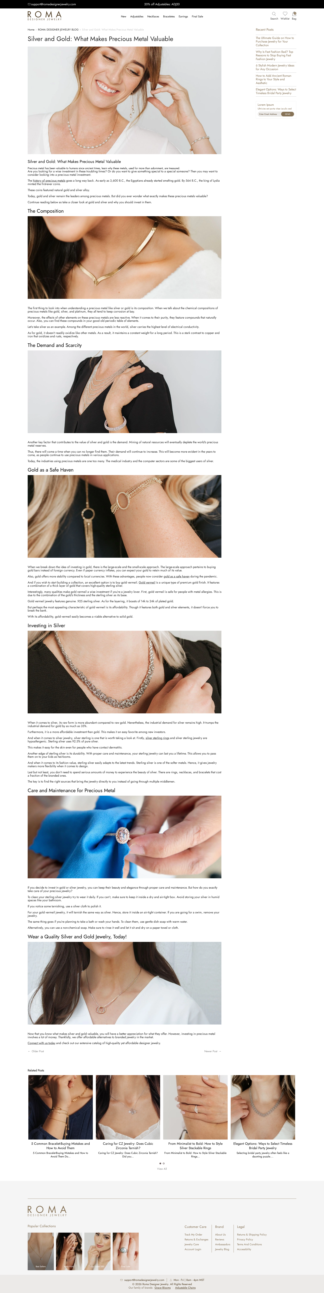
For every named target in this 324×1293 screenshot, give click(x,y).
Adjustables (136, 16)
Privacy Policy (245, 1239)
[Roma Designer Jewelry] (44, 16)
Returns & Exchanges (196, 1239)
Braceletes (169, 16)
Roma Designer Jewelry (155, 1284)
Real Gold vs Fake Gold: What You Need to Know (262, 1145)
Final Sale (197, 16)
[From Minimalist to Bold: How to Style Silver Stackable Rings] (60, 1107)
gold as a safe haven (177, 576)
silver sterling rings (157, 738)
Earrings (183, 16)
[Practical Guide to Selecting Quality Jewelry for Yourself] (195, 1107)
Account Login (193, 1249)
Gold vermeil (147, 582)
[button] (160, 1163)
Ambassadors (222, 1244)
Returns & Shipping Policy (252, 1234)
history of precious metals (49, 180)
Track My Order (193, 1234)
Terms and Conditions (249, 1244)
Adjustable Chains (185, 1287)
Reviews (219, 1239)
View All (162, 1169)
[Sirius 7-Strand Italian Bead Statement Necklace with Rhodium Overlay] (124, 436)
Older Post (38, 1051)
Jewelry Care (192, 1244)
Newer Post (210, 1051)
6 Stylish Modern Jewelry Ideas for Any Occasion (275, 67)
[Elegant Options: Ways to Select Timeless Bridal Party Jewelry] (128, 1107)
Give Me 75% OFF (287, 114)
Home (31, 30)
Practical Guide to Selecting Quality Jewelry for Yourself (195, 1145)
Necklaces (153, 16)
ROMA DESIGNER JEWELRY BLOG (58, 30)
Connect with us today (41, 1043)
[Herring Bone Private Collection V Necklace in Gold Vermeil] (124, 302)
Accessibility (244, 1249)
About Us (220, 1234)
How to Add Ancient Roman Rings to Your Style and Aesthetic (273, 79)
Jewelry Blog (222, 1249)
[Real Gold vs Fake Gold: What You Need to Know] (262, 1107)
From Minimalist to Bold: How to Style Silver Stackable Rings (60, 1145)
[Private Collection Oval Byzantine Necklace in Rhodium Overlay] (124, 716)
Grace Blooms (163, 1287)
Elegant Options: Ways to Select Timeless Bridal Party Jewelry (276, 91)
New (123, 16)
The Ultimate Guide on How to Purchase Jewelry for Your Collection (275, 41)
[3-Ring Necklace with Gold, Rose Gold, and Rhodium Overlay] (124, 1028)
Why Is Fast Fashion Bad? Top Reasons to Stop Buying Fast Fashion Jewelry (274, 55)
